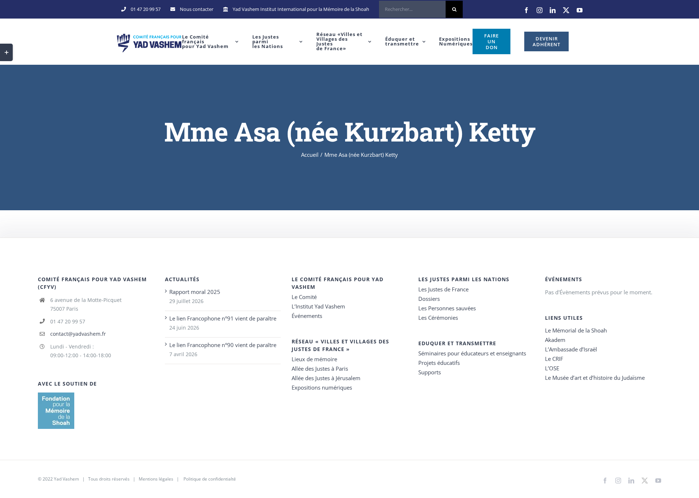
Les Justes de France (443, 289)
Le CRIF (554, 358)
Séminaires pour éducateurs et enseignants (472, 353)
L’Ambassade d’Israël (571, 349)
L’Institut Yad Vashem (318, 306)
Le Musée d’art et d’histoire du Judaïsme (595, 377)
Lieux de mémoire (314, 359)
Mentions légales (156, 479)
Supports (429, 372)
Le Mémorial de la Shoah (576, 330)
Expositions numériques (322, 387)
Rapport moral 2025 (194, 291)
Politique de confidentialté (209, 479)
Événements (307, 315)
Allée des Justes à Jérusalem (326, 378)
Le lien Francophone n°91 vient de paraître (222, 318)
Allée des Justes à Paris (320, 368)
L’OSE (552, 368)
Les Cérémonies (438, 317)
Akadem (555, 339)
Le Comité (304, 296)
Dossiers (429, 298)
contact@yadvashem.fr (78, 333)
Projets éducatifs (439, 362)
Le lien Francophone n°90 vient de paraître (222, 344)
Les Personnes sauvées (447, 308)
